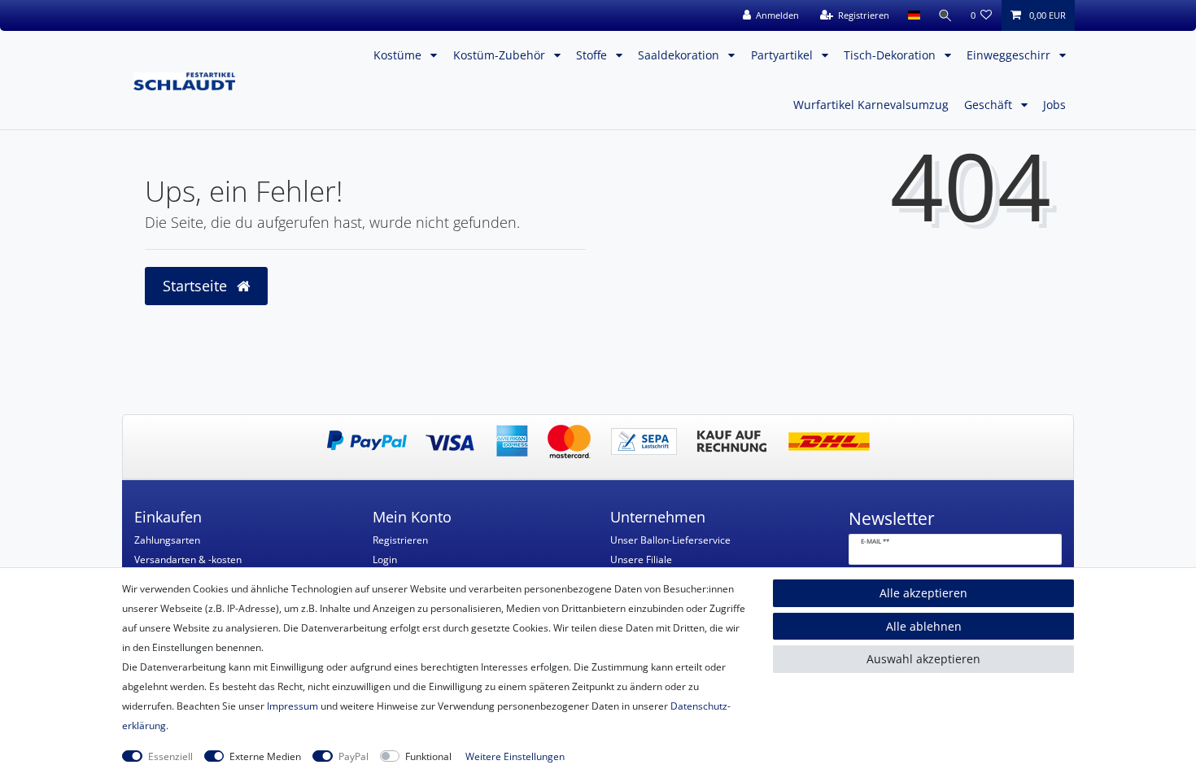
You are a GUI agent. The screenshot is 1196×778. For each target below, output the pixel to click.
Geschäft (989, 104)
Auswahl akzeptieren (923, 659)
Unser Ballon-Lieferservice (670, 540)
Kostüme (399, 55)
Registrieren (400, 540)
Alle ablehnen (924, 626)
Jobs (1054, 104)
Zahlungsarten (167, 540)
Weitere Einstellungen (515, 756)
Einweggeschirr (1010, 55)
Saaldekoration (680, 55)
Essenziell (170, 756)
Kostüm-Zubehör (500, 55)
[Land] (913, 15)
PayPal (353, 756)
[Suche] (945, 15)
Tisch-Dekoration (891, 55)
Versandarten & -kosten (188, 559)
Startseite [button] (197, 285)
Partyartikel (783, 55)
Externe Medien (265, 756)
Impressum (292, 706)
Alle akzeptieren (923, 593)
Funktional (428, 756)
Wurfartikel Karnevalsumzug (871, 104)
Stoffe (593, 55)
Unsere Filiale (641, 559)
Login (385, 559)
